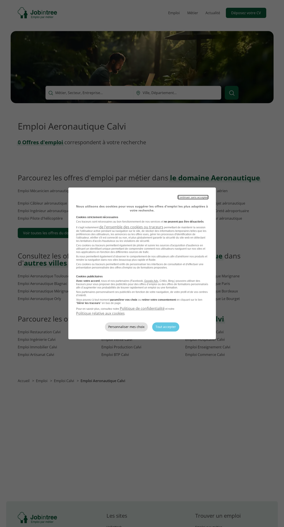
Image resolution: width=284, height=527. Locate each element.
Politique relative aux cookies (100, 313)
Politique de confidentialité (142, 308)
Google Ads (151, 280)
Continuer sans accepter (193, 197)
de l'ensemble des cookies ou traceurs (131, 227)
